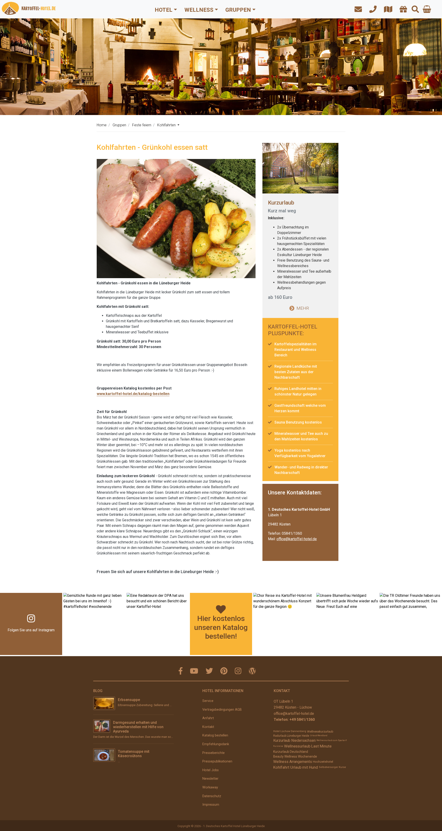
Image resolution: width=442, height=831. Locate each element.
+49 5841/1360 (302, 719)
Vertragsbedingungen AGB (222, 710)
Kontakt (208, 727)
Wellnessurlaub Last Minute (308, 746)
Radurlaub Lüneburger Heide (291, 735)
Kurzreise (278, 746)
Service (207, 701)
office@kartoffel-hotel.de (296, 539)
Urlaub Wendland (318, 735)
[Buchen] (427, 9)
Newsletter (210, 779)
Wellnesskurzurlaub (320, 731)
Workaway (210, 787)
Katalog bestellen (215, 735)
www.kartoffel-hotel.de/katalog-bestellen (133, 394)
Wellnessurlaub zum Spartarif (332, 740)
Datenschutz (211, 796)
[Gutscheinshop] (402, 10)
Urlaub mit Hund (304, 767)
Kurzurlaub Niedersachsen (294, 740)
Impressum (210, 805)
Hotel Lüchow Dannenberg (289, 731)
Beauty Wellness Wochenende (295, 756)
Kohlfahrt (281, 767)
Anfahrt (208, 718)
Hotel (163, 10)
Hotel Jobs (210, 770)
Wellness (198, 10)
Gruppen (238, 10)
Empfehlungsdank (215, 744)
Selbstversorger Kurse (332, 767)
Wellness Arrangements (292, 761)
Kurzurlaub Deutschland (290, 751)
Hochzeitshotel (323, 761)
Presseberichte (213, 753)
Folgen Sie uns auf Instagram (31, 630)
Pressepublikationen (217, 761)
